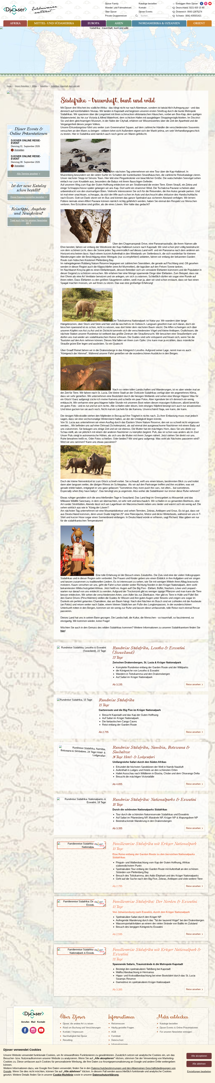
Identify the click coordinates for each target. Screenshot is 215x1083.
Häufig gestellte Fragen (122, 1027)
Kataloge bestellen (148, 3)
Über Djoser (111, 11)
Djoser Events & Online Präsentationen (179, 1027)
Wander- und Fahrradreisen (118, 7)
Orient (199, 23)
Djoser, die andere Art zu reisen (78, 1023)
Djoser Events (146, 11)
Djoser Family (112, 3)
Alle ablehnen (199, 1063)
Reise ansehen (193, 684)
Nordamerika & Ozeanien (159, 23)
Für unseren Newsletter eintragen (176, 1032)
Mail (33, 1022)
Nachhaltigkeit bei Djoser (75, 1036)
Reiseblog (67, 1040)
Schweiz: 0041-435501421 (188, 15)
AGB (113, 1032)
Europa (93, 23)
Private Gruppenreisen (116, 15)
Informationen (121, 1017)
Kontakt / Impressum (73, 1032)
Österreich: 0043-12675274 (189, 11)
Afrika (15, 23)
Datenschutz (117, 1040)
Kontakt (142, 7)
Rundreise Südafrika (130, 704)
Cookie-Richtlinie (63, 1074)
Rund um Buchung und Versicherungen (82, 1027)
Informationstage (119, 1044)
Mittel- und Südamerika (54, 23)
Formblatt (116, 1036)
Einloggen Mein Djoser (187, 3)
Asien (119, 23)
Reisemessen (118, 1023)
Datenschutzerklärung (106, 1074)
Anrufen (25, 1022)
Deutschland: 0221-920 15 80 (190, 7)
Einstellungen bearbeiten (199, 1071)
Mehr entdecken (172, 1017)
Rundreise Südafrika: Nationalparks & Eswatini (154, 804)
